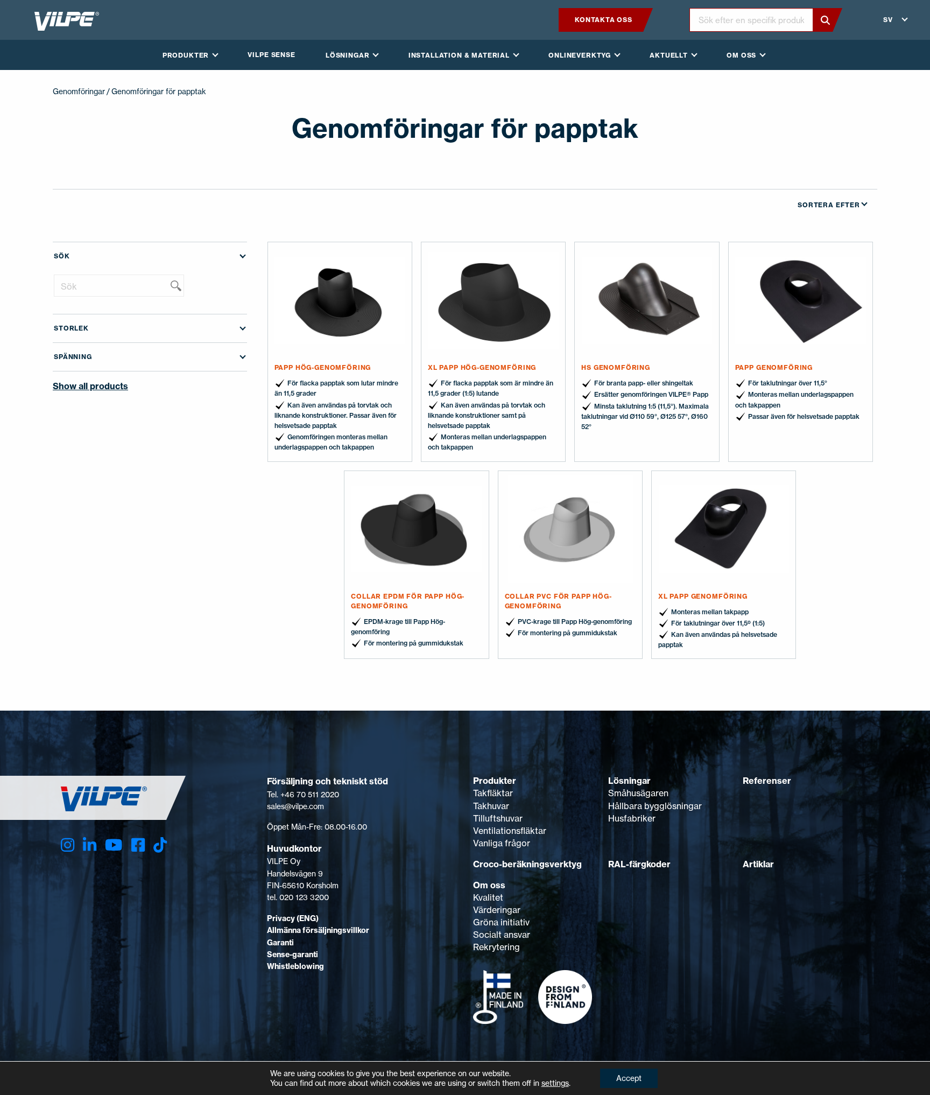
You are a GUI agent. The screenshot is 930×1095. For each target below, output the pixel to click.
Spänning (73, 357)
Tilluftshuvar (498, 818)
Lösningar (629, 780)
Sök (62, 256)
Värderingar (496, 909)
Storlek (71, 328)
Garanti (280, 942)
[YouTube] (113, 845)
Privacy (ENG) (293, 918)
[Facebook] (138, 845)
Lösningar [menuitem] (348, 55)
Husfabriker (632, 818)
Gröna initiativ (501, 922)
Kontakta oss (603, 20)
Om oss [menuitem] (741, 55)
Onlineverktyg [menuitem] (579, 55)
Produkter (494, 780)
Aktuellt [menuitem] (669, 55)
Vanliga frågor (501, 843)
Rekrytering (496, 947)
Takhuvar (491, 806)
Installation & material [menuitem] (459, 55)
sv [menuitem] (888, 20)
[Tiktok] (160, 845)
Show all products (90, 386)
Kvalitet (488, 897)
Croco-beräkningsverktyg (527, 864)
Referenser (767, 780)
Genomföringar (79, 91)
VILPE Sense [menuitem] (271, 55)
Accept (629, 1078)
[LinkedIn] (90, 845)
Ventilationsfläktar (509, 830)
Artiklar (758, 864)
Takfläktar (493, 793)
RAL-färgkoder (639, 864)
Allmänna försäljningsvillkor (318, 930)
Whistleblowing (295, 966)
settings (555, 1082)
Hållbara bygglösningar (655, 806)
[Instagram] (68, 845)
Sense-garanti (292, 954)
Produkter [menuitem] (186, 55)
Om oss (489, 885)
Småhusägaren (638, 793)
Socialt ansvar (501, 934)
